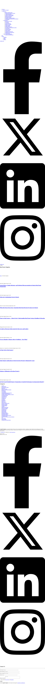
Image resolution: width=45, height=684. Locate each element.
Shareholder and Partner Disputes (6, 415)
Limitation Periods (4, 405)
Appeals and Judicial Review (9, 34)
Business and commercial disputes (6, 389)
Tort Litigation (7, 19)
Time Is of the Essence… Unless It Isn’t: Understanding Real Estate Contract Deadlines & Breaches (22, 318)
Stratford (5, 39)
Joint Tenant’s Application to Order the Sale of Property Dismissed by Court (17, 360)
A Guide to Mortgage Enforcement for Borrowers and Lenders (14, 328)
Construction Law (4, 396)
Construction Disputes (5, 395)
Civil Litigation (4, 392)
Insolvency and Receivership (9, 15)
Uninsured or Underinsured (9, 31)
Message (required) (2, 678)
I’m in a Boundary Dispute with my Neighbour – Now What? (13, 339)
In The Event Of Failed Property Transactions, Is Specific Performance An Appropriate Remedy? (22, 381)
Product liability (4, 411)
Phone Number (2, 673)
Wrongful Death (7, 33)
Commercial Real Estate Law (6, 393)
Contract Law (4, 397)
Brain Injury (3, 388)
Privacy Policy (7, 679)
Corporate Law (4, 398)
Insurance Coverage (4, 404)
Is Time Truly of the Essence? (6, 350)
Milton (4, 38)
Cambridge (5, 37)
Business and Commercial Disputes (10, 13)
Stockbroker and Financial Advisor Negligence (11, 18)
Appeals (3, 385)
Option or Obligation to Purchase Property (9, 371)
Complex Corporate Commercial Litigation (8, 394)
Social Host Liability (8, 29)
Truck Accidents (7, 30)
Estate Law (3, 401)
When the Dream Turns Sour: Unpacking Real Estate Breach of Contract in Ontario (19, 307)
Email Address (2, 671)
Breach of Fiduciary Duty (8, 12)
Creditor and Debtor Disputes (9, 14)
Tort (2, 417)
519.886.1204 (2, 264)
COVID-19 (3, 399)
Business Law (4, 390)
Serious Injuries (7, 28)
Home (1, 275)
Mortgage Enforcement (8, 16)
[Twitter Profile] (22, 159)
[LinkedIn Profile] (22, 211)
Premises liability (4, 410)
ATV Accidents (4, 386)
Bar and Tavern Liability (8, 21)
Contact (3, 36)
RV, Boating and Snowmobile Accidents (10, 27)
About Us (3, 9)
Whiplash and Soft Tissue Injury (9, 32)
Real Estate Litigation (8, 17)
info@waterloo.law (12, 432)
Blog (2, 35)
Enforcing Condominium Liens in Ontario (9, 297)
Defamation (3, 400)
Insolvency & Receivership (5, 403)
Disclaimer (12, 679)
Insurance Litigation (8, 23)
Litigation (5, 11)
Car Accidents (7, 22)
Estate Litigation (4, 402)
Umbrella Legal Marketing (21, 682)
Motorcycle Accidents (8, 24)
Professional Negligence (8, 26)
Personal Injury (6, 20)
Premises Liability (7, 25)
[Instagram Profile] (22, 263)
